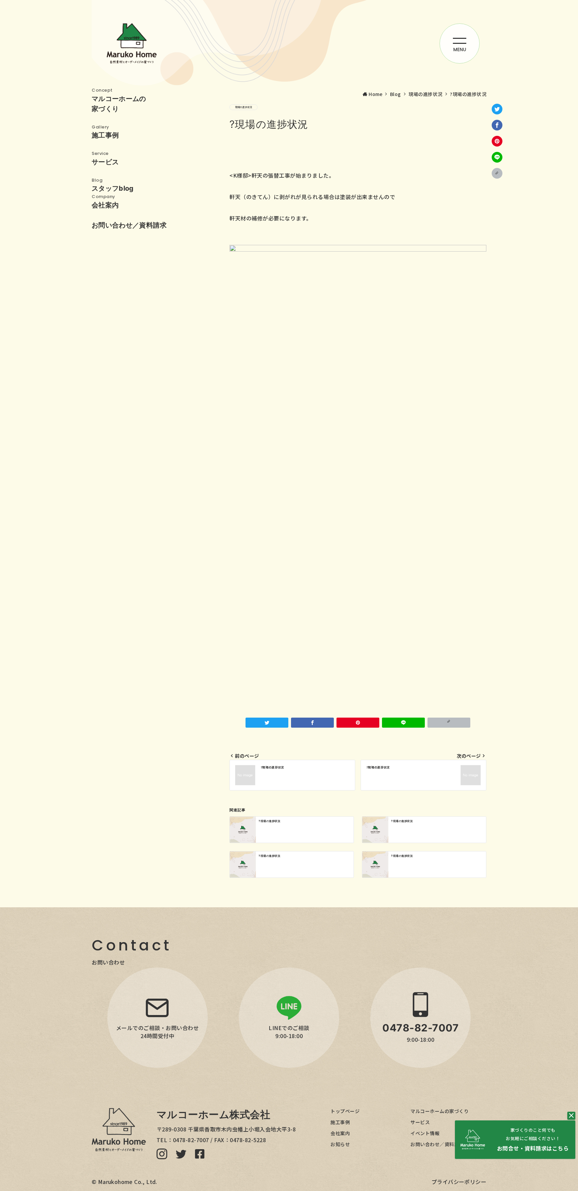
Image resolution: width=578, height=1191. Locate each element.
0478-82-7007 (191, 1140)
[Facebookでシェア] (497, 125)
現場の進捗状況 (243, 107)
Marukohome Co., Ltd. (127, 1182)
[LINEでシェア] (497, 157)
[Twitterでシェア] (497, 109)
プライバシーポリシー (458, 1182)
